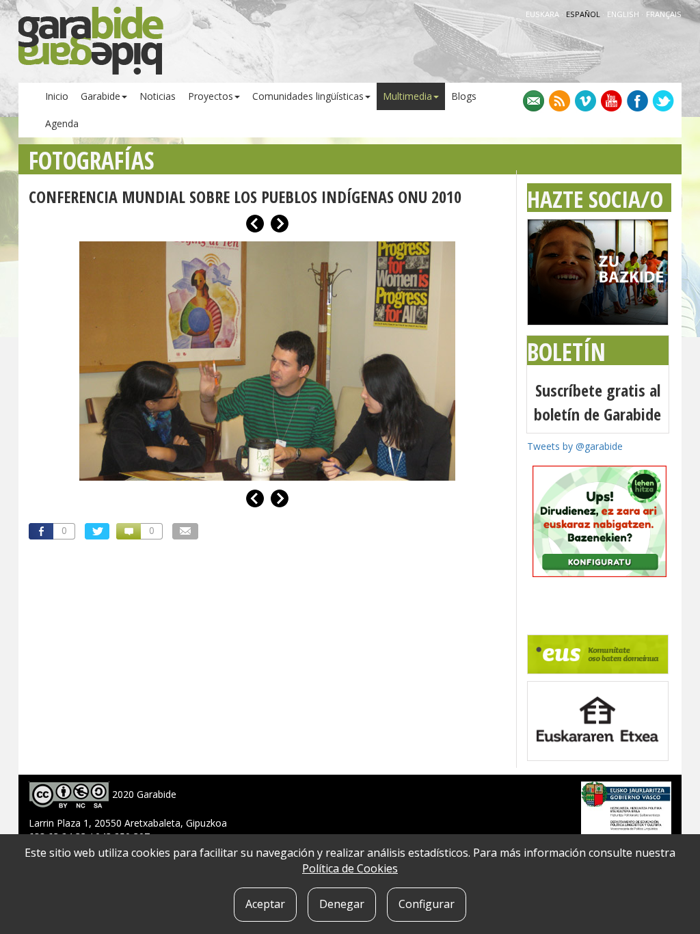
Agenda (62, 123)
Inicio (56, 96)
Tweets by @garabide (575, 446)
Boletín (566, 352)
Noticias (157, 96)
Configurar (427, 903)
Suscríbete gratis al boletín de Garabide (597, 402)
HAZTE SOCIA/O (595, 199)
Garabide (100, 96)
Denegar (341, 903)
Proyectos (210, 96)
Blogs (463, 96)
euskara (543, 14)
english (624, 14)
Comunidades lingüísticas (308, 96)
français (664, 14)
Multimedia (407, 96)
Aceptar (265, 903)
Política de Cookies (350, 868)
